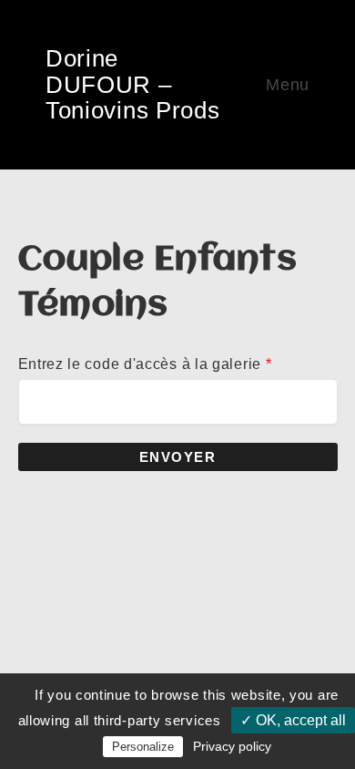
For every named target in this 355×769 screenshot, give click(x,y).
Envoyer (178, 457)
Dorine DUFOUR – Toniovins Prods (133, 84)
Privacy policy (232, 746)
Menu (287, 85)
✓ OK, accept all (293, 720)
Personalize (143, 747)
